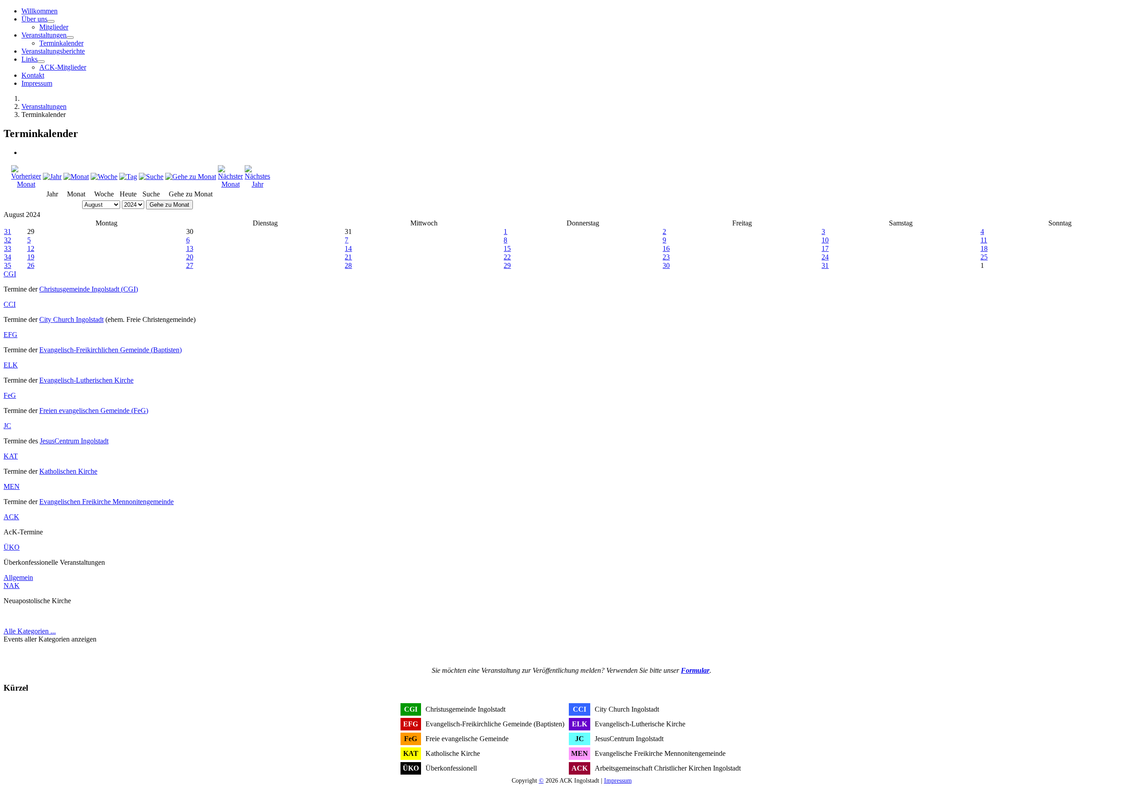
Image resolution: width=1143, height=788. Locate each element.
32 (7, 240)
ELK (11, 365)
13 (189, 248)
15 (507, 248)
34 (7, 257)
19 (30, 257)
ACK (11, 517)
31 (7, 231)
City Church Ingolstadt (71, 319)
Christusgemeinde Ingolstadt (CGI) (88, 289)
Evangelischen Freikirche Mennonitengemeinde (106, 501)
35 (7, 265)
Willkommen (39, 11)
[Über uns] (50, 21)
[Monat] (76, 176)
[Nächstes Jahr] (257, 184)
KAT (11, 456)
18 (984, 248)
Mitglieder (53, 27)
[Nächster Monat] (230, 184)
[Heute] (128, 176)
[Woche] (104, 176)
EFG (10, 334)
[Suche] (151, 176)
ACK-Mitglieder (62, 67)
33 (7, 248)
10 (825, 240)
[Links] (41, 61)
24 (825, 257)
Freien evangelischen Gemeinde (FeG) (93, 410)
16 (666, 248)
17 (825, 248)
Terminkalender (61, 43)
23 (666, 257)
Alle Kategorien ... (30, 631)
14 (348, 248)
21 (348, 257)
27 (189, 265)
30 (666, 265)
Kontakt (32, 75)
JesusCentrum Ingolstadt (74, 441)
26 (30, 265)
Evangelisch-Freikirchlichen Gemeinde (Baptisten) (110, 350)
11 (983, 240)
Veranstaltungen (44, 35)
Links (29, 59)
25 (984, 257)
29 (507, 265)
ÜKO (12, 547)
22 (507, 257)
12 (30, 248)
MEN (12, 486)
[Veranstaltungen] (70, 37)
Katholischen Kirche (68, 471)
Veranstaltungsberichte (53, 51)
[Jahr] (52, 176)
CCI (10, 304)
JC (7, 425)
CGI (10, 274)
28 (348, 265)
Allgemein (18, 577)
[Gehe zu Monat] (190, 176)
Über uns (34, 19)
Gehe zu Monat (169, 204)
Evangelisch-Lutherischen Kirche (86, 380)
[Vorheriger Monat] (26, 184)
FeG (10, 395)
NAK (12, 585)
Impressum (36, 83)
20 (189, 257)
